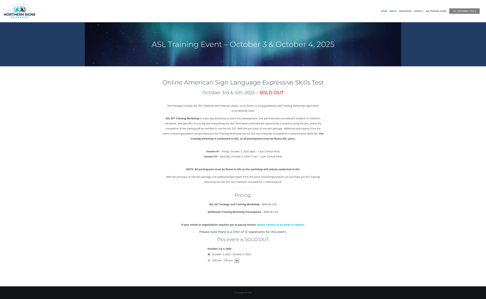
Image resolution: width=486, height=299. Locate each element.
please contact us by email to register (280, 224)
